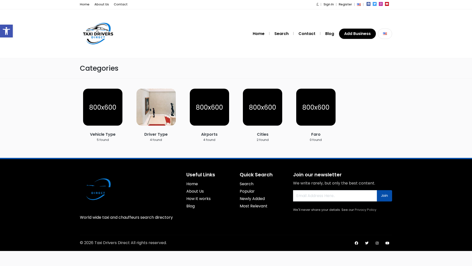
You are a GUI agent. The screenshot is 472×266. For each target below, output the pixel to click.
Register (345, 4)
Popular (247, 191)
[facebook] (368, 4)
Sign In (329, 4)
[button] (6, 31)
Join (384, 195)
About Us (101, 4)
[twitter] (375, 4)
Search (281, 33)
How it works (198, 198)
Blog (329, 33)
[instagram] (381, 4)
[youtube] (387, 4)
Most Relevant (253, 206)
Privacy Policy (365, 210)
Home (84, 4)
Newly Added (252, 198)
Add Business (357, 33)
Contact (121, 4)
